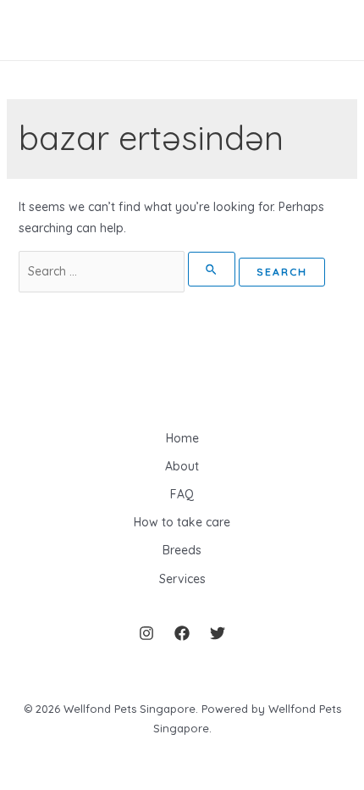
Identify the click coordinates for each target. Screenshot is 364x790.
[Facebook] (182, 633)
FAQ (182, 494)
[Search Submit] (212, 269)
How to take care (182, 522)
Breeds (182, 550)
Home (182, 438)
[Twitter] (217, 633)
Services (182, 579)
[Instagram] (146, 633)
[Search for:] (129, 271)
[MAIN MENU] (37, 30)
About (182, 466)
